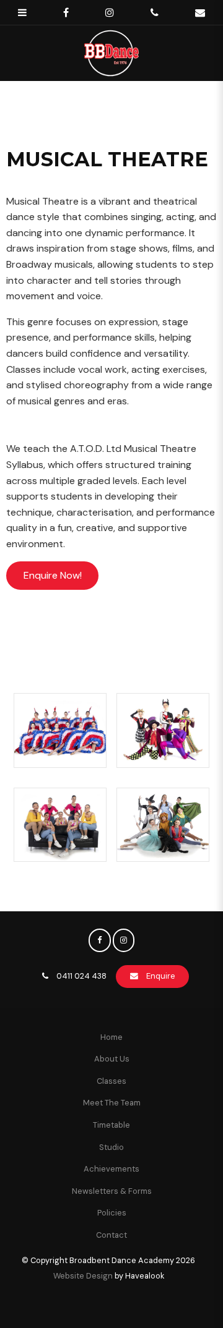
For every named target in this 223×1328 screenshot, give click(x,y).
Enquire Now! (53, 575)
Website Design (83, 1276)
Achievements (111, 1169)
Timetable (111, 1125)
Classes (111, 1081)
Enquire (160, 976)
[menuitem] (111, 1037)
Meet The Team (112, 1102)
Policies (111, 1212)
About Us (111, 1058)
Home (111, 1037)
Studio (111, 1147)
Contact (111, 1235)
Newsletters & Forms (112, 1191)
